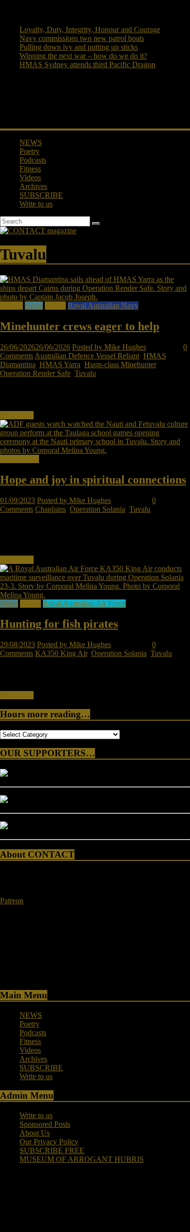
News (34, 305)
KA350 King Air (61, 653)
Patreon (11, 900)
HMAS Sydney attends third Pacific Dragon (87, 64)
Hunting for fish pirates (59, 623)
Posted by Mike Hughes (109, 347)
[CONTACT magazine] (38, 230)
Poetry (29, 151)
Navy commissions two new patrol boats (81, 38)
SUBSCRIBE (41, 195)
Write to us (36, 204)
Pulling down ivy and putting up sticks (78, 47)
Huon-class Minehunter (120, 364)
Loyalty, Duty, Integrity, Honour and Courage (89, 29)
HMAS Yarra (59, 364)
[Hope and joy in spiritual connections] (95, 450)
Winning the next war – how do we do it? (83, 56)
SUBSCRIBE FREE (51, 1150)
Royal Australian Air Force (84, 603)
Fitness (30, 169)
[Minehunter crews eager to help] (95, 297)
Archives (33, 186)
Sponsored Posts (44, 1124)
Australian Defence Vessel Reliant (87, 356)
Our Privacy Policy (48, 1142)
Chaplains (50, 509)
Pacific (55, 305)
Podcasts (32, 160)
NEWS (30, 142)
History (11, 305)
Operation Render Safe (35, 373)
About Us (34, 1133)
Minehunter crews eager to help (79, 326)
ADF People (19, 459)
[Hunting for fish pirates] (95, 595)
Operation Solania (97, 509)
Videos (30, 177)
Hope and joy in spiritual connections (93, 479)
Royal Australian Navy (103, 305)
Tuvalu (85, 373)
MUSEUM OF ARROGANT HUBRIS (81, 1159)
